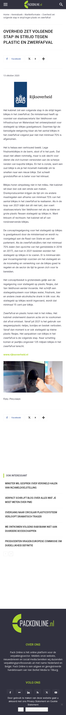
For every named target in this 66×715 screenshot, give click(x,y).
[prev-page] (5, 554)
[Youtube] (55, 692)
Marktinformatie (32, 14)
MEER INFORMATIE (37, 709)
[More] (43, 58)
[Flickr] (19, 692)
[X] (46, 692)
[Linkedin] (28, 692)
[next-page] (11, 554)
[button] (5, 4)
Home (6, 14)
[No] (61, 704)
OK (20, 709)
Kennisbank (17, 14)
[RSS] (37, 692)
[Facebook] (10, 692)
